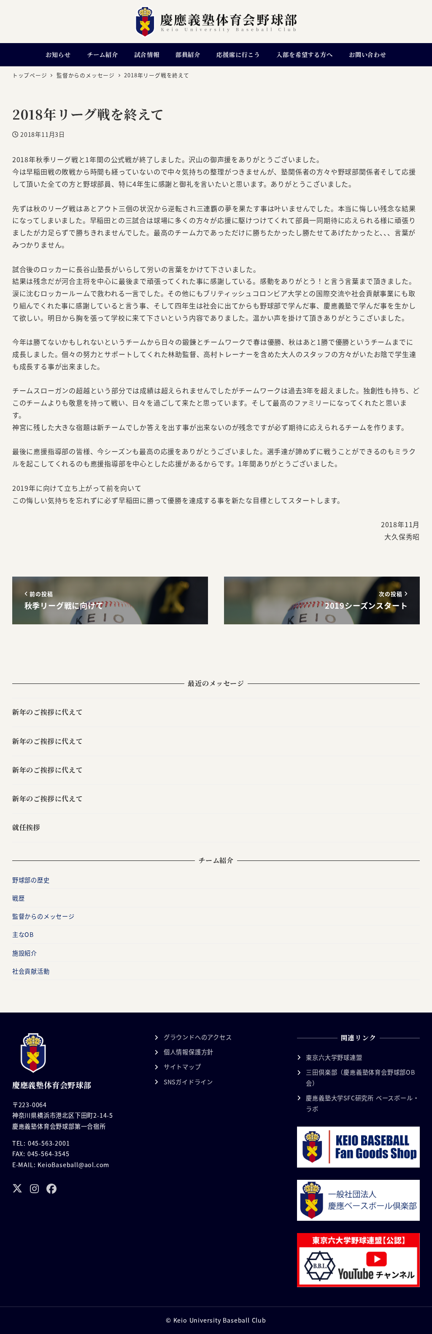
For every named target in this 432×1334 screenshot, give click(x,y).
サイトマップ (182, 1066)
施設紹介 (24, 953)
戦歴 (18, 898)
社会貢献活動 (31, 971)
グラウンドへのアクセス (198, 1037)
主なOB (23, 934)
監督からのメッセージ (43, 916)
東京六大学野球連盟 (334, 1057)
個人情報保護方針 (188, 1052)
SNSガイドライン (188, 1082)
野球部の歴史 (31, 880)
